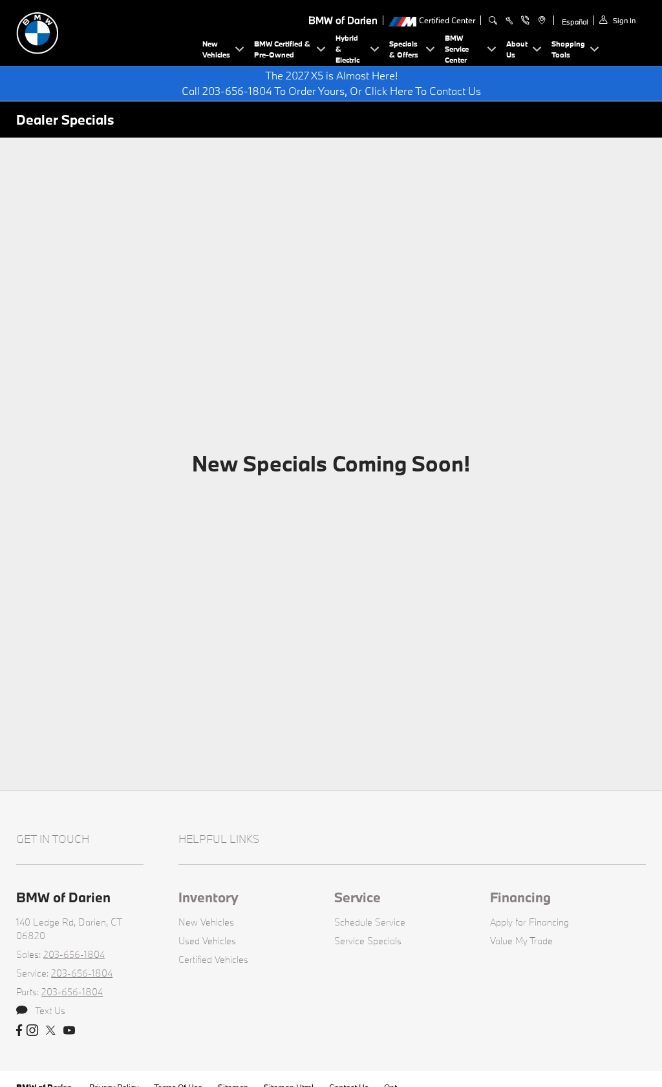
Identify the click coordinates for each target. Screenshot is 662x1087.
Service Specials (367, 941)
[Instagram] (32, 1031)
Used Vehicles (207, 941)
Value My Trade (521, 941)
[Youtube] (69, 1031)
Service (357, 897)
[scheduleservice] (509, 21)
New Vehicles (206, 922)
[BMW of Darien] (106, 31)
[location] (540, 20)
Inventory (208, 897)
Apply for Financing (529, 922)
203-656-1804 (74, 954)
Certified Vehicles (213, 959)
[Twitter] (51, 1031)
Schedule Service (369, 922)
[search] (493, 20)
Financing (520, 897)
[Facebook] (19, 1031)
